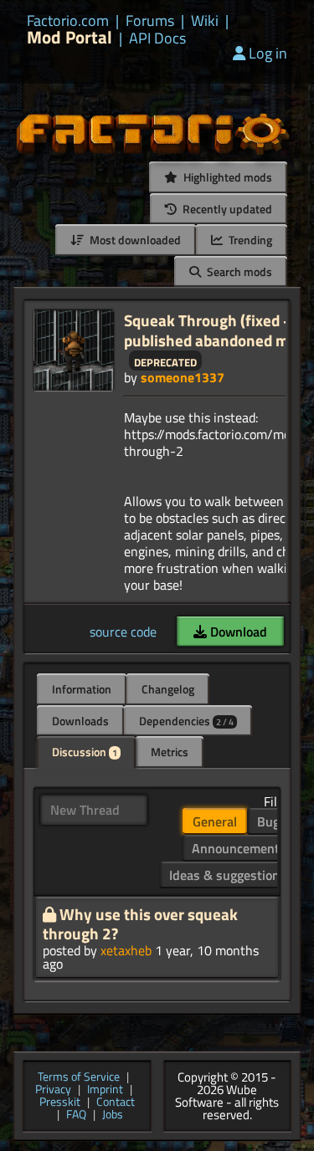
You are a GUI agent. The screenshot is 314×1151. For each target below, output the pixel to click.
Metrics (169, 751)
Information (81, 689)
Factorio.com (68, 20)
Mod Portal (69, 37)
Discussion (84, 751)
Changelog (168, 689)
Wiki (205, 20)
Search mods (238, 271)
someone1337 (182, 377)
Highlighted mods (226, 177)
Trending (249, 239)
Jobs (112, 1115)
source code (123, 632)
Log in (268, 53)
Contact (115, 1103)
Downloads (80, 720)
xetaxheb (126, 950)
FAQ (76, 1115)
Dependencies (186, 720)
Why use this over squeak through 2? (140, 924)
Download (237, 632)
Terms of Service (79, 1078)
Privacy (53, 1090)
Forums (150, 20)
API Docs (157, 38)
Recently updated (226, 208)
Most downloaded (134, 239)
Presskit (59, 1103)
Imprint (105, 1090)
